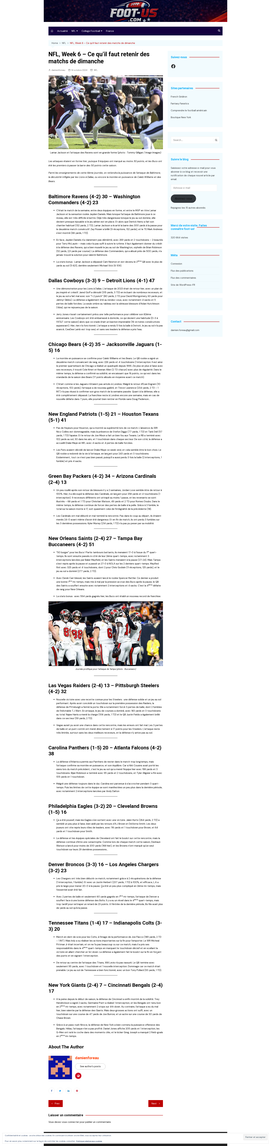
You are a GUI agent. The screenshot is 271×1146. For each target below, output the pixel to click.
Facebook (51, 1091)
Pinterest (77, 1091)
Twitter (60, 1091)
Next (154, 1103)
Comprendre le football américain (189, 110)
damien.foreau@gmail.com (185, 330)
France (110, 31)
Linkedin (68, 1091)
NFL (74, 31)
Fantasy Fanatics (180, 103)
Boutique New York (181, 117)
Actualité (62, 31)
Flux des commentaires (183, 277)
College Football (91, 31)
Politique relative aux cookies (89, 1141)
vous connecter (70, 1122)
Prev (57, 1103)
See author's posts (90, 1066)
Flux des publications (182, 270)
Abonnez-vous (183, 198)
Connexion (176, 263)
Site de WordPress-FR (183, 284)
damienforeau (58, 70)
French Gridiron (179, 96)
